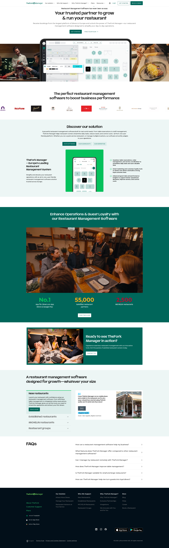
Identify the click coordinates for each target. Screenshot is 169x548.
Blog (124, 497)
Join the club (84, 315)
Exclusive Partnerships (108, 501)
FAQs (124, 501)
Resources (100, 3)
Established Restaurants (86, 501)
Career (124, 504)
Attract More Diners (63, 497)
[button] (76, 32)
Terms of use (40, 540)
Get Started (123, 3)
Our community (85, 144)
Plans (93, 3)
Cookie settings (72, 540)
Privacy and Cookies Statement (56, 540)
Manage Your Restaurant (64, 501)
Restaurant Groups (84, 508)
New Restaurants (84, 497)
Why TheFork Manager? (79, 3)
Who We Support (62, 3)
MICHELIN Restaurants (86, 504)
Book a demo (136, 3)
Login (114, 3)
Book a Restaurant (129, 508)
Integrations (104, 504)
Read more (34, 409)
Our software (69, 144)
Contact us (91, 353)
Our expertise (99, 144)
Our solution (49, 3)
